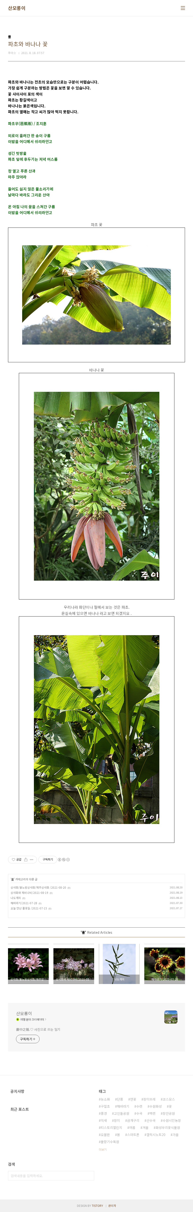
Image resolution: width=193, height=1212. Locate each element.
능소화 (105, 1099)
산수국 (151, 1120)
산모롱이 (16, 8)
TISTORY (97, 1206)
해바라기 (123, 1106)
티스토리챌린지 (111, 1127)
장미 (117, 1120)
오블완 (105, 1134)
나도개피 (16, 898)
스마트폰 (133, 1134)
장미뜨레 (149, 1099)
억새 (104, 1120)
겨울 (145, 1127)
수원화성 (155, 1106)
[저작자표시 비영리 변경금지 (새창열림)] (63, 859)
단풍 (120, 1099)
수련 (139, 1106)
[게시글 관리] (32, 859)
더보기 (103, 1149)
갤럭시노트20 (155, 1134)
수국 (139, 1113)
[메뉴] (183, 8)
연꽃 (133, 1099)
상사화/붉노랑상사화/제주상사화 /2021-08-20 (38, 887)
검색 (89, 1175)
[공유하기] (26, 859)
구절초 (105, 1106)
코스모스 (169, 1099)
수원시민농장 (172, 1120)
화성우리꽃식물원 (168, 1127)
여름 (132, 1127)
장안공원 (169, 1113)
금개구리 (133, 1120)
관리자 (112, 1206)
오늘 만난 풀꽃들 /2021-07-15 (29, 908)
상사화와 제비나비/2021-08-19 (29, 893)
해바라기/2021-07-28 (24, 903)
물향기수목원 (110, 1141)
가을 (176, 1134)
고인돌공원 (121, 1113)
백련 (152, 1113)
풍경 (104, 1113)
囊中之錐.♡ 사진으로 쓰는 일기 (38, 1029)
